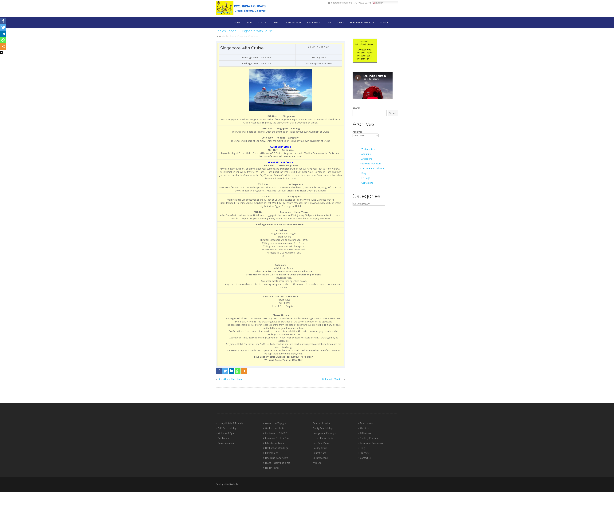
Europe (262, 22)
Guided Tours (335, 22)
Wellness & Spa (226, 433)
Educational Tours (274, 443)
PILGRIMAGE (314, 22)
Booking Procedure (371, 163)
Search (356, 107)
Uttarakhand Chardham (230, 379)
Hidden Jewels (272, 467)
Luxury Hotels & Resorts (230, 423)
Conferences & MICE (276, 433)
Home (237, 22)
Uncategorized (320, 457)
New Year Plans (321, 443)
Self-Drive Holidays (227, 428)
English (379, 3)
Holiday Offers (320, 447)
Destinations (292, 22)
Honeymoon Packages (324, 433)
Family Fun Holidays (323, 428)
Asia (275, 22)
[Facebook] (219, 371)
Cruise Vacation (226, 443)
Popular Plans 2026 (362, 22)
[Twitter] (225, 371)
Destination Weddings (276, 447)
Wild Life (317, 462)
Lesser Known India (323, 438)
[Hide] (1, 52)
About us (366, 153)
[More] (244, 371)
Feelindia (234, 484)
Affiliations (366, 158)
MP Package (271, 452)
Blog (363, 173)
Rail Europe (223, 438)
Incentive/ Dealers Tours (278, 438)
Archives (357, 131)
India (249, 22)
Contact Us (367, 182)
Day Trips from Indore (276, 457)
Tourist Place (319, 452)
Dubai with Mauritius (332, 379)
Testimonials (368, 149)
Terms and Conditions (372, 168)
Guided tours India (274, 428)
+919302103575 (362, 2)
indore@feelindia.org (341, 2)
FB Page (365, 177)
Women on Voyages (275, 423)
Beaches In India (321, 423)
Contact (385, 22)
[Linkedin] (231, 371)
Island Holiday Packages (277, 462)
